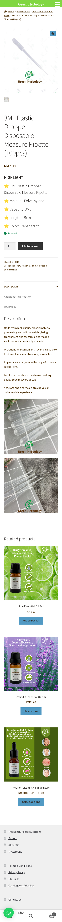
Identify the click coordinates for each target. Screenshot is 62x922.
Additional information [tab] (17, 296)
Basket (12, 838)
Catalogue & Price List (21, 885)
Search (31, 916)
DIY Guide (13, 879)
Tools (6, 15)
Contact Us (15, 899)
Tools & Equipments (42, 11)
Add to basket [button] (31, 620)
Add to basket (30, 246)
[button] (53, 33)
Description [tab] (11, 286)
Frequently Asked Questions (24, 831)
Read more (31, 711)
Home (11, 11)
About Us (13, 845)
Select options (31, 802)
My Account (15, 851)
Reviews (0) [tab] (10, 306)
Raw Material (23, 11)
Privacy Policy (16, 872)
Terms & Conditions (20, 865)
